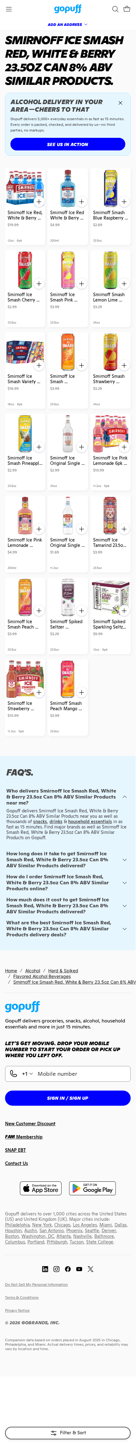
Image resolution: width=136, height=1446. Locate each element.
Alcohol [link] (32, 970)
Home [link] (11, 970)
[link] (68, 9)
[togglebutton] (68, 1433)
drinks (56, 821)
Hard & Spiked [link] (63, 970)
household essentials (90, 821)
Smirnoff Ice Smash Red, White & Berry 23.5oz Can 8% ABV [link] (74, 982)
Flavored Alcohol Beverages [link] (42, 976)
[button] (127, 9)
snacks (40, 821)
